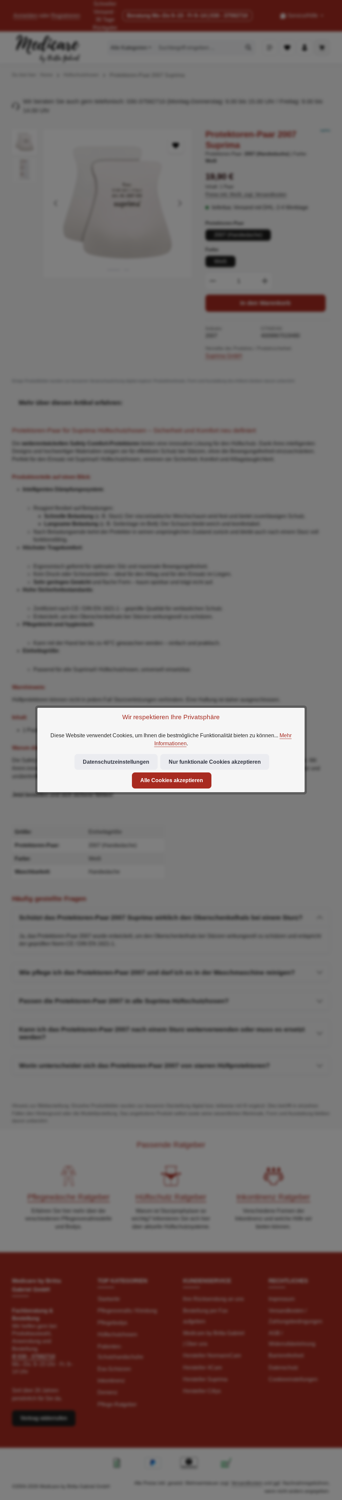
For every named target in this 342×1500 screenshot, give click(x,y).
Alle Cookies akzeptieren (171, 780)
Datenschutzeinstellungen (116, 762)
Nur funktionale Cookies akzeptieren (215, 762)
